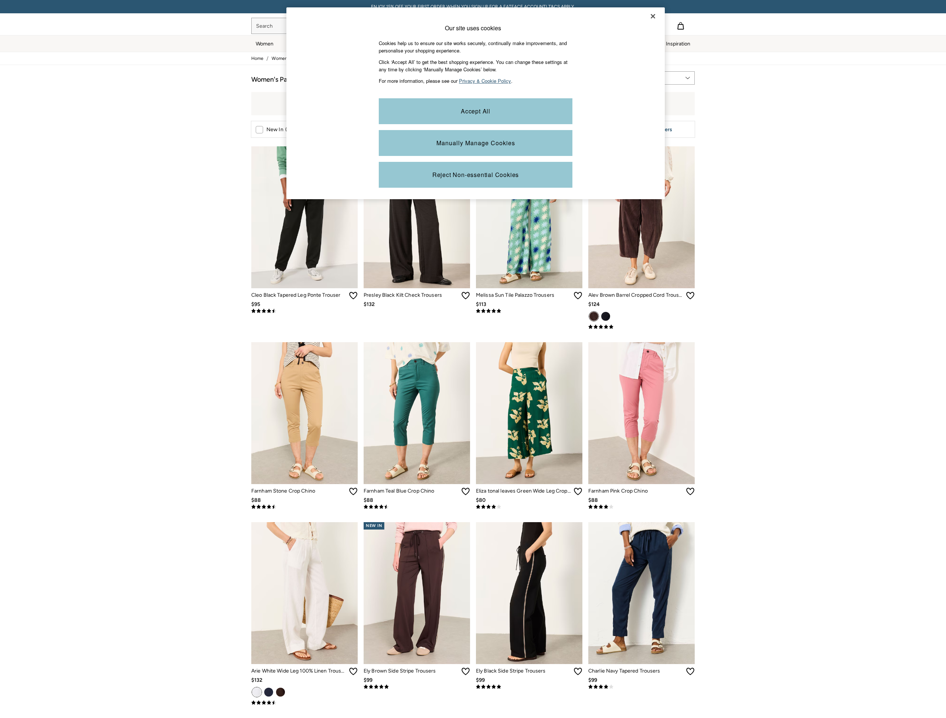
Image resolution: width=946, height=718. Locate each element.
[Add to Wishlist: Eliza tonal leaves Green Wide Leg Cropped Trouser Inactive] (578, 491)
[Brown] (594, 316)
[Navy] (605, 316)
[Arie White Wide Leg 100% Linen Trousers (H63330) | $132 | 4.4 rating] (304, 703)
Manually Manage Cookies (475, 143)
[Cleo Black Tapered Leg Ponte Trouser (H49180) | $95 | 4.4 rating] (304, 311)
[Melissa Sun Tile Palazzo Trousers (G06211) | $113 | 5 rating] (529, 311)
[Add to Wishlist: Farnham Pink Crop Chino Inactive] (690, 491)
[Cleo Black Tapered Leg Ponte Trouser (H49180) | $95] (304, 217)
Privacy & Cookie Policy (485, 80)
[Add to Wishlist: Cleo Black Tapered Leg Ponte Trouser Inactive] (353, 295)
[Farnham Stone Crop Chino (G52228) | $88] (304, 413)
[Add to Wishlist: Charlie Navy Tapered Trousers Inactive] (690, 671)
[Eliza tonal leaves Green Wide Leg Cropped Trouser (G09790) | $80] (529, 413)
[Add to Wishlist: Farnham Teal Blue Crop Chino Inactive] (465, 491)
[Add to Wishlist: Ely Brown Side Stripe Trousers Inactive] (465, 671)
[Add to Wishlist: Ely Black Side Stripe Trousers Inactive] (578, 671)
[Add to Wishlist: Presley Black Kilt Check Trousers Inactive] (465, 295)
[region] (475, 103)
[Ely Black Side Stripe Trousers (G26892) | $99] (529, 593)
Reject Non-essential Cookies (475, 174)
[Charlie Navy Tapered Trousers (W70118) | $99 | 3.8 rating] (641, 687)
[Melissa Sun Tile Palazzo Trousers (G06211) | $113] (529, 217)
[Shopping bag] (681, 26)
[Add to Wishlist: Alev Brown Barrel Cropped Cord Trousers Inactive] (690, 295)
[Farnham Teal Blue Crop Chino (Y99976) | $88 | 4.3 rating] (417, 507)
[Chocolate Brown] (280, 692)
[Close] (653, 16)
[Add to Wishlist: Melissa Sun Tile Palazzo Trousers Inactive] (578, 295)
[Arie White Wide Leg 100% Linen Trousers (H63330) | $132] (304, 593)
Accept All (475, 111)
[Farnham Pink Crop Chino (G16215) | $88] (641, 413)
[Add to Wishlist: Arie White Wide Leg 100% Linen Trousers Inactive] (353, 671)
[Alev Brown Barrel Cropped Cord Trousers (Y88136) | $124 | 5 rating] (641, 327)
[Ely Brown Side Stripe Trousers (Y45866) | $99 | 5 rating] (417, 687)
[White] (257, 692)
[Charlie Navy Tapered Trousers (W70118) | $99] (641, 593)
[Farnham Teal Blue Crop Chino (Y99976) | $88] (417, 413)
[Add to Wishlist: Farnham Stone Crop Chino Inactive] (353, 491)
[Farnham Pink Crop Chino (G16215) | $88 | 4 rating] (641, 507)
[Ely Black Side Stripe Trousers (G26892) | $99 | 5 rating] (529, 687)
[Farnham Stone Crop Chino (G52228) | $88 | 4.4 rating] (304, 507)
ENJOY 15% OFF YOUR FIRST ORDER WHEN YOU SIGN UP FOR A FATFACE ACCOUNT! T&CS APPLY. (473, 6)
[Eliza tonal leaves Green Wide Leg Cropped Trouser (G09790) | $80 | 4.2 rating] (529, 507)
